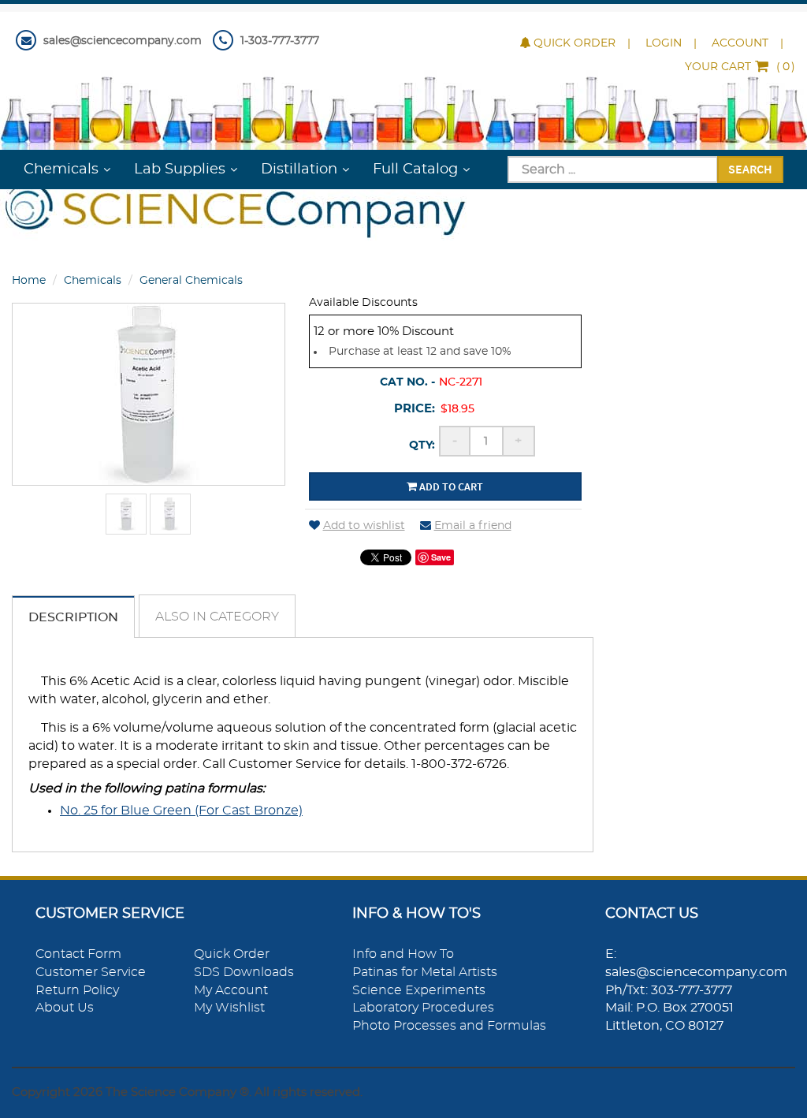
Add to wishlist (364, 525)
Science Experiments (418, 990)
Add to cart (450, 486)
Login (663, 43)
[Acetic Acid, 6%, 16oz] (126, 514)
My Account (231, 990)
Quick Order (574, 43)
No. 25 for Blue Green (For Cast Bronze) (181, 810)
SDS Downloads (244, 972)
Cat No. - (407, 382)
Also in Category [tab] (217, 616)
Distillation (299, 169)
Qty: (422, 445)
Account (740, 43)
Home (29, 280)
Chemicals (61, 169)
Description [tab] (73, 617)
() (740, 67)
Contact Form (78, 954)
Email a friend (472, 525)
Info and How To (403, 954)
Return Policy (77, 990)
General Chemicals (191, 280)
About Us (64, 1007)
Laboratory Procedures (423, 1007)
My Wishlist (229, 1007)
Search (750, 169)
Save (441, 557)
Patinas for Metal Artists (424, 972)
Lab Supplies (179, 169)
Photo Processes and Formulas (449, 1025)
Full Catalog (415, 169)
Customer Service (90, 972)
